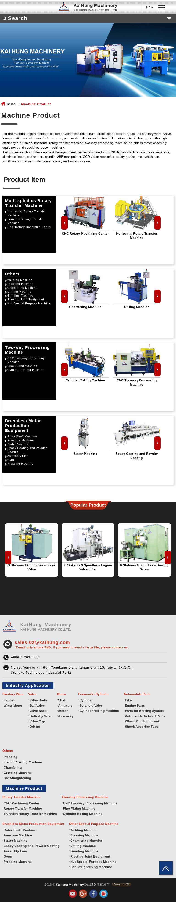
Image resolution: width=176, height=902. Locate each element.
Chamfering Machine (22, 287)
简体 (149, 31)
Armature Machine (20, 440)
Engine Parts (135, 705)
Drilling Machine (19, 291)
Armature (65, 705)
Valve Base (38, 711)
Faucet (9, 700)
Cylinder (86, 700)
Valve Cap (37, 721)
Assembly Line (18, 456)
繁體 (149, 17)
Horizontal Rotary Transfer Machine (26, 213)
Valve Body (38, 700)
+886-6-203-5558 (25, 657)
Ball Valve (37, 705)
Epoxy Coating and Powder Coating (27, 450)
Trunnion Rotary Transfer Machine (25, 221)
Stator (63, 711)
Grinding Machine (20, 295)
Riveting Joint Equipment (25, 299)
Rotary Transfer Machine (23, 808)
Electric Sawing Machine (23, 762)
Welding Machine (20, 280)
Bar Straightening (17, 778)
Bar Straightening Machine (91, 867)
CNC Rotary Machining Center (29, 227)
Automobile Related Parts (145, 716)
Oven (11, 459)
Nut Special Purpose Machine (29, 303)
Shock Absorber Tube (142, 726)
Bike (128, 700)
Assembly (66, 716)
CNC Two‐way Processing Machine (26, 360)
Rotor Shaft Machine (22, 436)
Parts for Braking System (144, 711)
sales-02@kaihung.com (72, 644)
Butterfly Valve (41, 716)
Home (10, 104)
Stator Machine (18, 444)
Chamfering (13, 767)
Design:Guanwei (122, 884)
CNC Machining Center (21, 803)
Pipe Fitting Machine (22, 366)
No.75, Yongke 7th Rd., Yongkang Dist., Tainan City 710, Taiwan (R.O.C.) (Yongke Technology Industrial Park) (72, 670)
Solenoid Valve (91, 705)
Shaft (62, 700)
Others (35, 726)
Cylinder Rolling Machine (25, 370)
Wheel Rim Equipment (142, 721)
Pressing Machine (20, 284)
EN (149, 24)
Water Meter (13, 705)
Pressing (10, 757)
